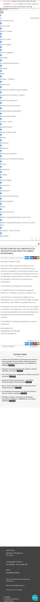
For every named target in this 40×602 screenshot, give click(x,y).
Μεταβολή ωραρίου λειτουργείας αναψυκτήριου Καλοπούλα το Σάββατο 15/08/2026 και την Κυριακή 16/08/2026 (19, 399)
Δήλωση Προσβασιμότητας (15, 585)
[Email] (38, 257)
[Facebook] (26, 257)
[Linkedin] (32, 257)
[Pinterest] (35, 257)
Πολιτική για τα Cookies (14, 590)
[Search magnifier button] (2, 12)
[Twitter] (29, 257)
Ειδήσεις (12, 258)
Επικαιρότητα (19, 258)
